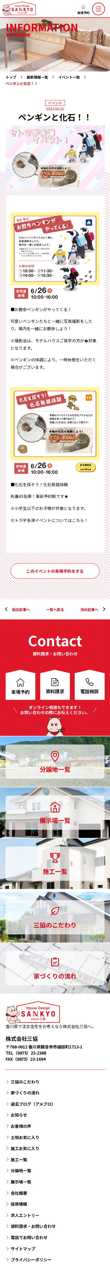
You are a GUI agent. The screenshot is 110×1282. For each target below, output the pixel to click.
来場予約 (83, 12)
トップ (11, 77)
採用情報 (19, 1204)
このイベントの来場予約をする (55, 571)
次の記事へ (89, 609)
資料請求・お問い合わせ (33, 1226)
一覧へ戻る (55, 609)
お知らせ (19, 1115)
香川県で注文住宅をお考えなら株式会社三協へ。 (51, 1026)
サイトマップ (23, 1249)
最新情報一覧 (37, 77)
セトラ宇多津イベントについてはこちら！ (49, 520)
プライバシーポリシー (31, 1259)
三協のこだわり (25, 1082)
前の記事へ (21, 609)
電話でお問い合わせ (29, 1237)
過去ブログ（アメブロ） (33, 1104)
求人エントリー (25, 1215)
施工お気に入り (25, 1148)
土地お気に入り (25, 1137)
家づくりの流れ (25, 1093)
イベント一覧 (69, 77)
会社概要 (19, 1193)
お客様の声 (21, 1126)
